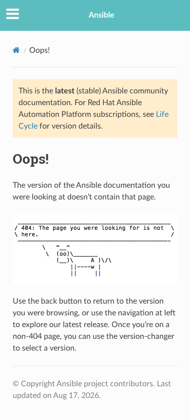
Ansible (101, 15)
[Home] (16, 50)
